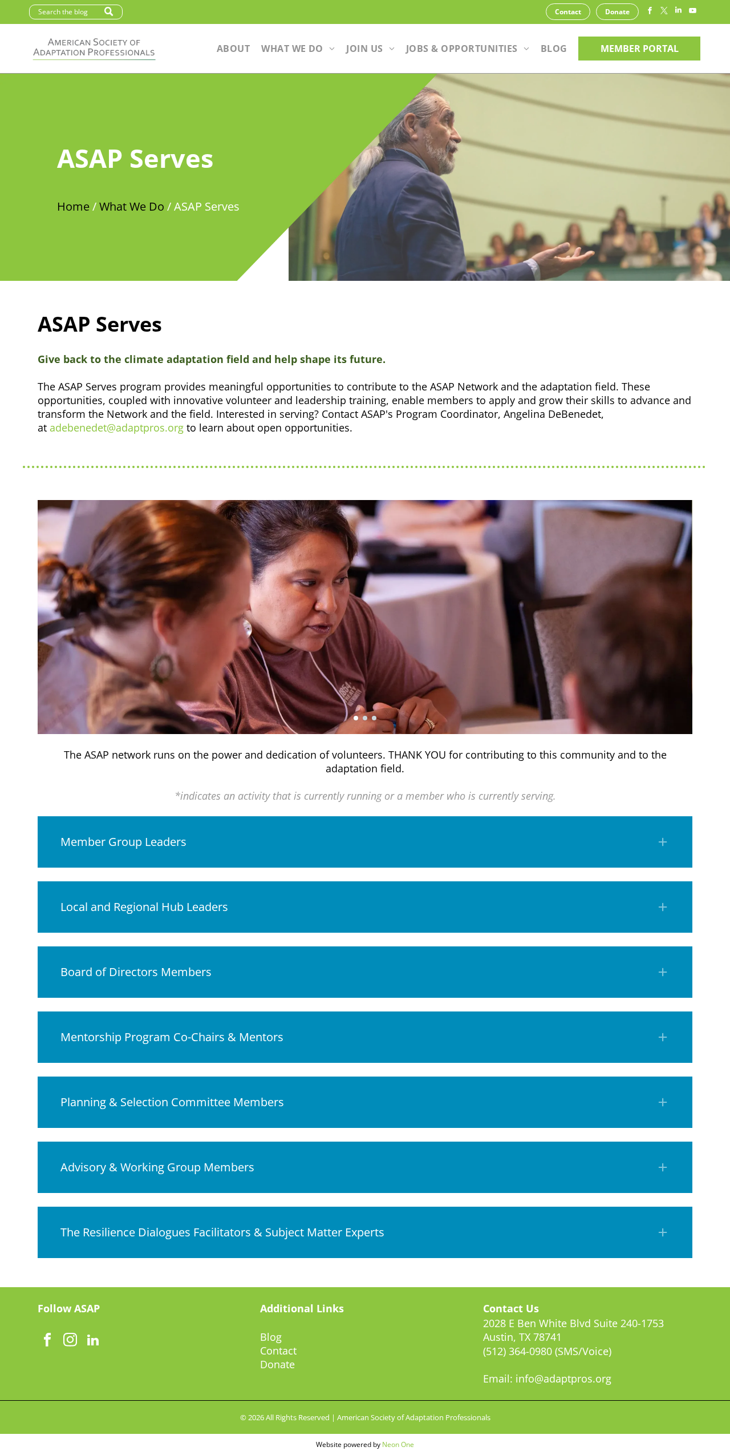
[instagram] (70, 1341)
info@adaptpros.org (563, 1378)
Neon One (398, 1444)
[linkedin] (678, 12)
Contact (278, 1350)
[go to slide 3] (374, 718)
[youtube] (692, 12)
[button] (365, 842)
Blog (271, 1337)
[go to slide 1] (356, 718)
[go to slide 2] (365, 718)
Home (73, 206)
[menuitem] (233, 48)
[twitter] (664, 12)
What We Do (131, 206)
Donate (277, 1364)
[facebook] (649, 12)
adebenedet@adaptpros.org (117, 427)
